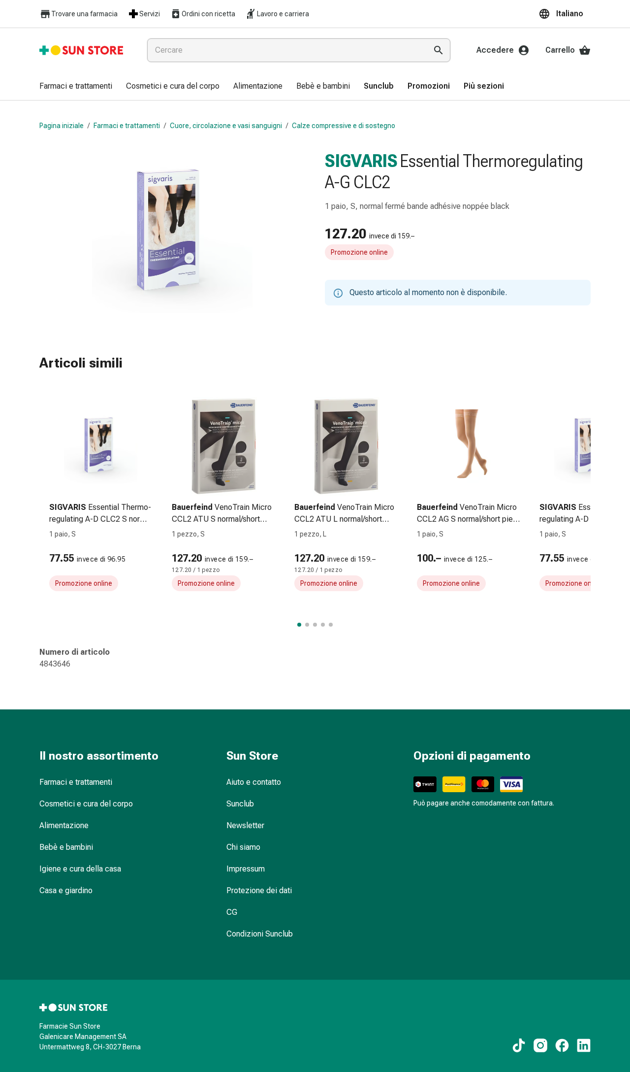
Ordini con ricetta (208, 14)
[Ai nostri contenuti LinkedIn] (584, 1045)
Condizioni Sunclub (259, 933)
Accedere (495, 50)
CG (231, 912)
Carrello (560, 50)
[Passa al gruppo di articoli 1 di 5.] (299, 625)
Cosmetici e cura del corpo (86, 803)
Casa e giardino (66, 890)
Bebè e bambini (66, 847)
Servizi (149, 14)
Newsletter (245, 825)
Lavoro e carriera (283, 14)
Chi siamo (243, 847)
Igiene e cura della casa (80, 868)
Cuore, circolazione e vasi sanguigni (226, 126)
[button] (564, 14)
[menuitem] (75, 86)
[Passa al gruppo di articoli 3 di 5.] (315, 625)
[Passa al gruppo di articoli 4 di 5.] (323, 625)
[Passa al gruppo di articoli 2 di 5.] (307, 625)
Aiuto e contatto (253, 782)
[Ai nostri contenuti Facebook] (562, 1045)
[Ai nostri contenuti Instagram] (540, 1045)
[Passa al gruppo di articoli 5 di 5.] (331, 625)
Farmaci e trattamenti (127, 126)
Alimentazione (64, 825)
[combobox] (285, 50)
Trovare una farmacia (84, 14)
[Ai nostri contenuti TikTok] (519, 1045)
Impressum (245, 868)
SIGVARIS (361, 161)
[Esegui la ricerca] (438, 50)
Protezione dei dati (259, 890)
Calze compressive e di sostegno (343, 126)
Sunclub (240, 803)
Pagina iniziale (61, 126)
